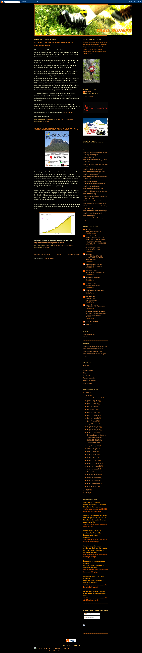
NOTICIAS (46, 121)
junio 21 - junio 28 (93, 415)
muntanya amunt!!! (92, 271)
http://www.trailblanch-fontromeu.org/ (95, 211)
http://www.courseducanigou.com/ (94, 172)
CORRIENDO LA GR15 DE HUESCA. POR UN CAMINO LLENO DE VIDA (94, 257)
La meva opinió (91, 284)
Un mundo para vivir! (93, 248)
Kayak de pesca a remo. (93, 249)
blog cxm (89, 324)
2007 (87, 493)
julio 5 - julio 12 (92, 409)
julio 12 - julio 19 (92, 406)
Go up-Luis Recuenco (93, 277)
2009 (87, 395)
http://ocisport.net (89, 157)
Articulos (86, 365)
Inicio (59, 254)
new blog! (88, 292)
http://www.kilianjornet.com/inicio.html (95, 191)
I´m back (88, 279)
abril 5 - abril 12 (92, 457)
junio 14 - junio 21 (93, 418)
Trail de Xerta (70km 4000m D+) (95, 272)
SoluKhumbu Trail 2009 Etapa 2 (95, 307)
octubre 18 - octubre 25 (95, 398)
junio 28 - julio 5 (92, 412)
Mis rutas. (89, 254)
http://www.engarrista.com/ (91, 186)
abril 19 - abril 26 (92, 451)
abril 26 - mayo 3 (93, 449)
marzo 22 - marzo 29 (94, 463)
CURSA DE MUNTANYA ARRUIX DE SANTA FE (56, 129)
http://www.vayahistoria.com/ (92, 213)
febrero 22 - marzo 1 (94, 472)
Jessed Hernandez (92, 305)
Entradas (89, 614)
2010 (87, 392)
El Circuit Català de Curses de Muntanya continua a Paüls (53, 44)
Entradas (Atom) (49, 258)
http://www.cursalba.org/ (91, 174)
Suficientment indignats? (93, 285)
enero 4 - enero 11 (93, 486)
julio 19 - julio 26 (92, 403)
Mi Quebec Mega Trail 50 (93, 231)
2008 (87, 490)
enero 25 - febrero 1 (93, 477)
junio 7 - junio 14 (92, 421)
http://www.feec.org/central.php (93, 188)
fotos (84, 373)
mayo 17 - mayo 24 (93, 429)
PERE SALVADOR (92, 321)
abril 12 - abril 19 (92, 454)
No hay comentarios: (66, 119)
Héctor (88, 91)
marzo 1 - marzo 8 (93, 469)
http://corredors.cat (89, 337)
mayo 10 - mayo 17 (93, 432)
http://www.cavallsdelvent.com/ (93, 349)
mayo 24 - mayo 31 (93, 427)
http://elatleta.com (89, 334)
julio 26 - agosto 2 (93, 401)
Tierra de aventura (92, 236)
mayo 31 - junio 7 (93, 424)
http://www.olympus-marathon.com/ (94, 203)
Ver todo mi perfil (90, 96)
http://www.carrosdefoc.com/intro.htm (95, 346)
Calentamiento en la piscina (94, 266)
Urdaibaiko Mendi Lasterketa (95, 311)
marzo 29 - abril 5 (93, 460)
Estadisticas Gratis (54, 650)
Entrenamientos (88, 370)
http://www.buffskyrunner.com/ (93, 169)
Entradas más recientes (42, 254)
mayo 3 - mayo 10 (93, 446)
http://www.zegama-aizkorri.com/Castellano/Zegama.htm (95, 218)
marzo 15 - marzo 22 (94, 466)
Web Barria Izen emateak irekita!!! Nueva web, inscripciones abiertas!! (96, 315)
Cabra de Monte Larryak (94, 264)
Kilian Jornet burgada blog (95, 290)
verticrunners (90, 297)
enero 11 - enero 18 (93, 483)
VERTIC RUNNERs (89, 380)
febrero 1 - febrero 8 (93, 475)
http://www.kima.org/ (89, 194)
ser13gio (88, 229)
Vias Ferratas (87, 383)
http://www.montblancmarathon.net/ (94, 201)
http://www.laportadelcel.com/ (92, 351)
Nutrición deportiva (89, 378)
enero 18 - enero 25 (93, 480)
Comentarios (90, 618)
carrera (85, 368)
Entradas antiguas (74, 254)
